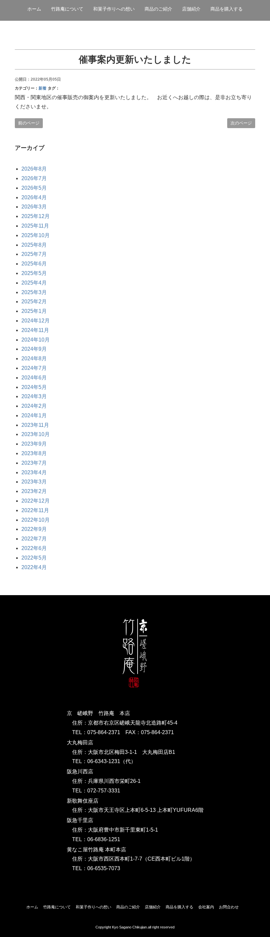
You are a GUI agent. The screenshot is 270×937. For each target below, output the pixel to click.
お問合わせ (229, 907)
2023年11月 (35, 425)
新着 (42, 88)
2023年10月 (35, 434)
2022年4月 (34, 567)
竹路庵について (67, 9)
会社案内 (206, 907)
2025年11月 (35, 226)
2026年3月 (34, 206)
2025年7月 (34, 254)
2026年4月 (34, 197)
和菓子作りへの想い (114, 9)
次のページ (241, 123)
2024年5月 (34, 387)
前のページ (29, 123)
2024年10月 (35, 340)
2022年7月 (34, 538)
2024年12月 (35, 320)
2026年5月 (34, 188)
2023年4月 (34, 472)
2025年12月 (35, 216)
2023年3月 (34, 481)
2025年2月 (34, 301)
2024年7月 (34, 368)
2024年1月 (34, 415)
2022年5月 (34, 558)
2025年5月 (34, 273)
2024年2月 (34, 406)
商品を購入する (226, 9)
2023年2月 (34, 491)
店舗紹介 (153, 907)
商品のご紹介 (158, 9)
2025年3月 (34, 292)
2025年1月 (34, 311)
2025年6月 (34, 263)
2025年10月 (35, 235)
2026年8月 (34, 169)
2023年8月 (34, 453)
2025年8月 (34, 245)
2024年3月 (34, 396)
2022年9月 (34, 529)
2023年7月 (34, 463)
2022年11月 (35, 510)
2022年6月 (34, 548)
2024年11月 (35, 330)
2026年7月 (34, 178)
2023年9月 (34, 444)
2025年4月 (34, 283)
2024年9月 (34, 349)
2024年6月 (34, 377)
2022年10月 (35, 520)
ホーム (34, 9)
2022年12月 (35, 501)
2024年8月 (34, 358)
